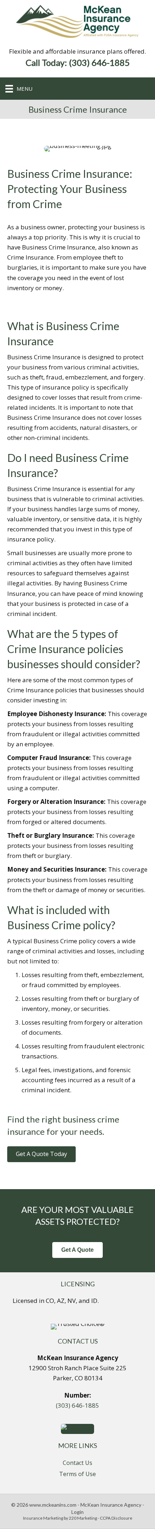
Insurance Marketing (43, 1518)
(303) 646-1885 (77, 1405)
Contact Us (77, 1463)
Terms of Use (77, 1474)
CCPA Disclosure (116, 1518)
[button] (41, 1154)
